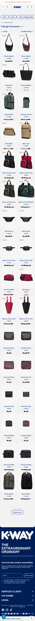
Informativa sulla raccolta (11, 619)
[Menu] (3, 6)
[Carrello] (32, 6)
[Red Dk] (22, 119)
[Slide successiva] (33, 2)
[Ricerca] (7, 6)
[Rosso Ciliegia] (8, 177)
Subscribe (28, 575)
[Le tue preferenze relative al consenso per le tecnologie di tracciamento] (32, 617)
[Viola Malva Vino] (11, 61)
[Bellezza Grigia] (9, 90)
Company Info (22, 606)
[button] (27, 31)
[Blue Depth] (5, 469)
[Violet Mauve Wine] (5, 294)
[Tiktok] (11, 609)
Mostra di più (17, 512)
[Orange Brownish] (5, 119)
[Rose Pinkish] (22, 148)
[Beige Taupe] (29, 207)
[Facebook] (2, 609)
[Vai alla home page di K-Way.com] (17, 7)
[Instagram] (7, 609)
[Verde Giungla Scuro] (25, 207)
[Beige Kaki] (8, 148)
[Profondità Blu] (8, 265)
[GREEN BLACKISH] (12, 119)
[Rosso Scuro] (8, 294)
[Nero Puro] (7, 61)
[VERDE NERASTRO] (5, 177)
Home (2, 22)
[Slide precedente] (2, 2)
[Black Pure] (29, 119)
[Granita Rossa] (26, 294)
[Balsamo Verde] (8, 119)
